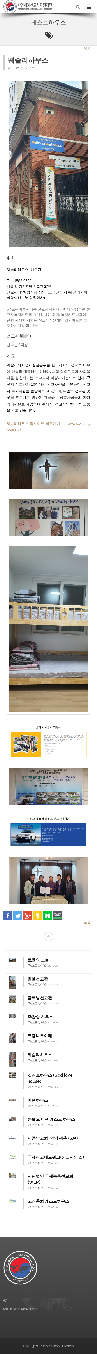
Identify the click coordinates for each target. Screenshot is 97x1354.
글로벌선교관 (40, 997)
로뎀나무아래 (40, 1035)
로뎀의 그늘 (38, 960)
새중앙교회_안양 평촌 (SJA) (53, 1138)
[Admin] (69, 1346)
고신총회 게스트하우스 (48, 1201)
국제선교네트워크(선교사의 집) (56, 1157)
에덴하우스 (38, 1100)
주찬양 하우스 (40, 1016)
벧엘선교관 (38, 978)
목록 (87, 48)
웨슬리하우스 (40, 1054)
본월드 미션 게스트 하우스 (51, 1119)
